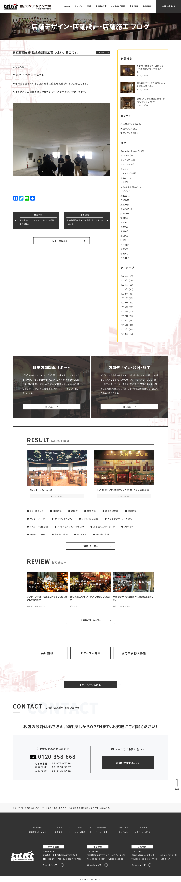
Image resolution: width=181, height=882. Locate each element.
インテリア (125, 160)
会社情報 (134, 6)
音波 (122, 253)
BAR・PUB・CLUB (63, 518)
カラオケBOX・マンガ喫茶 (120, 518)
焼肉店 (74, 510)
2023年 (124, 289)
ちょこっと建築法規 (129, 186)
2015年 (124, 325)
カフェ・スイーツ (37, 518)
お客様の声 (101, 6)
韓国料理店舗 (111, 510)
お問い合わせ (168, 6)
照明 (122, 231)
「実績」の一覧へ (90, 546)
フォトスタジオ (37, 510)
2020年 (124, 302)
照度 (122, 226)
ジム (122, 182)
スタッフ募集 (80, 832)
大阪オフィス (126, 128)
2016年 (124, 320)
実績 (89, 6)
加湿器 (123, 195)
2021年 (124, 298)
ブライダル (129, 526)
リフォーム (82, 534)
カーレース (125, 164)
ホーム (67, 6)
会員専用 (147, 6)
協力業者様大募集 (134, 653)
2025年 (124, 280)
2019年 (124, 307)
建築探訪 (124, 208)
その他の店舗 (102, 534)
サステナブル (126, 173)
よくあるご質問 (118, 6)
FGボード (125, 155)
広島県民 (124, 204)
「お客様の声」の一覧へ (90, 620)
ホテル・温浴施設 (90, 518)
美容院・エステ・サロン (104, 526)
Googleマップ (50, 865)
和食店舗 (57, 510)
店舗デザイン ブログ (37, 832)
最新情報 (59, 832)
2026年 (124, 275)
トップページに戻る (90, 684)
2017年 (124, 316)
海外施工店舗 (61, 534)
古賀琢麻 (124, 200)
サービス (78, 6)
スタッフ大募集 (90, 653)
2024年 (124, 284)
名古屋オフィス (127, 124)
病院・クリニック (37, 534)
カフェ (123, 168)
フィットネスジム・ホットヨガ (70, 526)
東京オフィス (126, 133)
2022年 (124, 293)
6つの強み (37, 827)
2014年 (124, 329)
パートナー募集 (101, 832)
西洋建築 (124, 244)
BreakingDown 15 (130, 151)
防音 (122, 249)
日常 (122, 222)
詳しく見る (49, 406)
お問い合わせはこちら (128, 762)
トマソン (124, 191)
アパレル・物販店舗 (39, 526)
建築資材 (124, 213)
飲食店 (123, 258)
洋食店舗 (132, 510)
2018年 (124, 311)
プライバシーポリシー (143, 832)
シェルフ (124, 177)
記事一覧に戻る (60, 240)
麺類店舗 (91, 510)
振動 (122, 217)
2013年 (124, 333)
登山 (122, 235)
